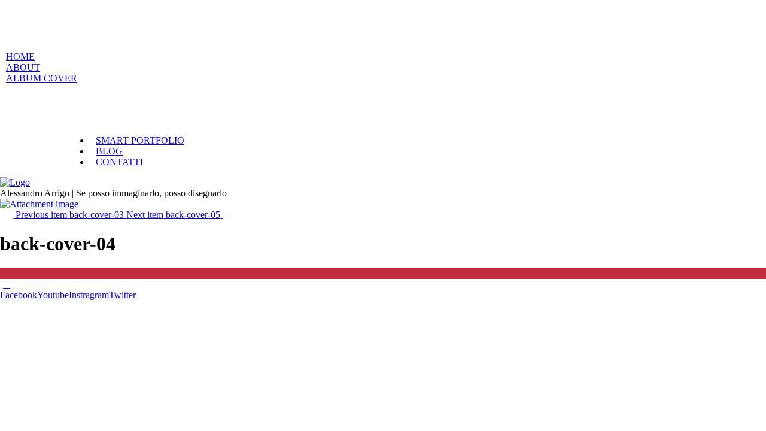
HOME (20, 56)
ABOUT (23, 67)
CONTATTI (119, 162)
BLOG (109, 151)
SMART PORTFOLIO (140, 140)
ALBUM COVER (41, 78)
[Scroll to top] (6, 284)
